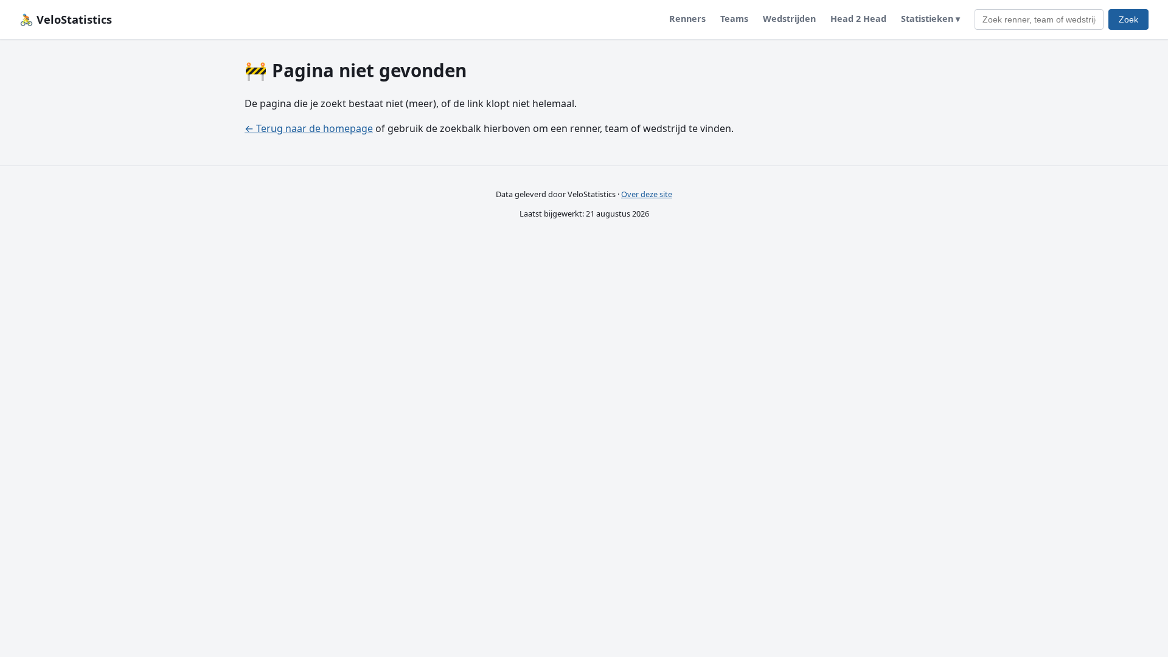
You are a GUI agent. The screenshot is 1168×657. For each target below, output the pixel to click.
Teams (734, 18)
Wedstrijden (789, 18)
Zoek (1128, 19)
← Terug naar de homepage (309, 128)
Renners (687, 18)
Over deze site (646, 194)
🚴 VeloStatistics (65, 19)
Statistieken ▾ (930, 18)
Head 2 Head (858, 18)
